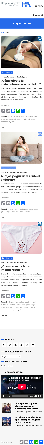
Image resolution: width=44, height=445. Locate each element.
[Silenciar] (35, 396)
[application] (22, 386)
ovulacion (5, 310)
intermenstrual (6, 307)
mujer (26, 307)
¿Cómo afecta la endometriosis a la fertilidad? (21, 82)
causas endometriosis (15, 116)
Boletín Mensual (7, 366)
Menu (40, 6)
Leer (2, 127)
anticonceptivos (25, 302)
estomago (33, 209)
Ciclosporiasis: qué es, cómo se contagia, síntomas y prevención (26, 406)
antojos (10, 209)
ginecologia (5, 212)
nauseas (33, 307)
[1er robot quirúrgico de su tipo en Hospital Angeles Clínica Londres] (6, 421)
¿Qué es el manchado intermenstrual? (15, 268)
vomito (27, 212)
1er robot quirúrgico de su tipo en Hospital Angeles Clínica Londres (28, 420)
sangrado (14, 310)
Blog (2, 32)
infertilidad (26, 119)
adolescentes (12, 302)
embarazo (24, 209)
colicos (13, 305)
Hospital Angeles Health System (15, 77)
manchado (18, 307)
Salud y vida (7, 72)
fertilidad (16, 119)
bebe (16, 209)
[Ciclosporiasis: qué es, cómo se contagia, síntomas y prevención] (6, 407)
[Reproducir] (4, 396)
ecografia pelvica (32, 116)
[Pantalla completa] (39, 396)
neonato (15, 212)
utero (13, 122)
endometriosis (6, 119)
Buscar (37, 15)
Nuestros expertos (8, 168)
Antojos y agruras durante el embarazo (20, 178)
